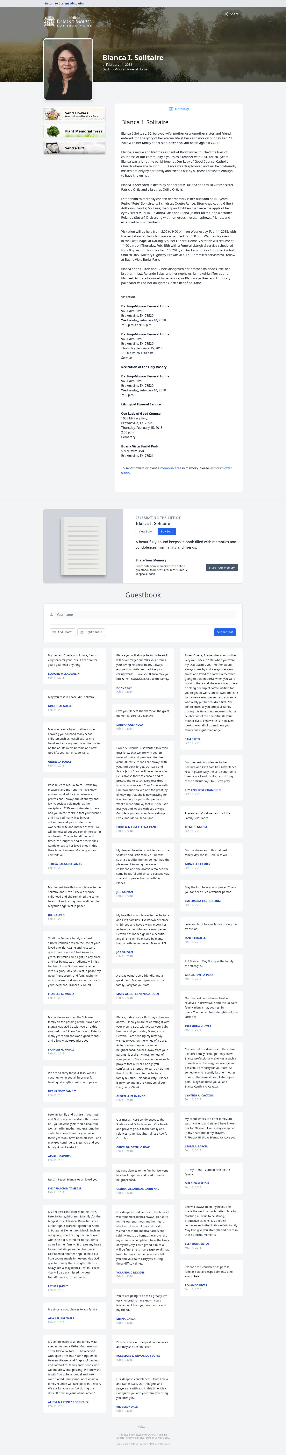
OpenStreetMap (147, 1444)
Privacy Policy (132, 1437)
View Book (145, 531)
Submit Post (225, 632)
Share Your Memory (222, 567)
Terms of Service (154, 1437)
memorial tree (170, 468)
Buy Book (167, 531)
